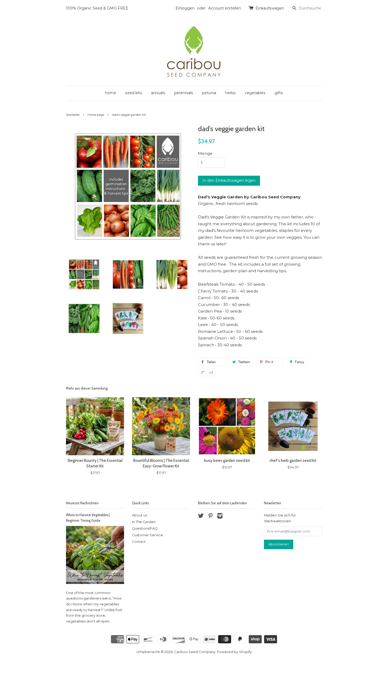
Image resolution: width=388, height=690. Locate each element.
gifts (279, 92)
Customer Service (147, 535)
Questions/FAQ (145, 528)
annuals (158, 92)
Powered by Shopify (234, 652)
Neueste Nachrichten (82, 503)
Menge (205, 153)
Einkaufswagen (269, 8)
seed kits (133, 92)
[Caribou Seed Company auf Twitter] (201, 517)
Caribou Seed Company (194, 652)
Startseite (72, 115)
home (110, 92)
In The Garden (144, 522)
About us (139, 515)
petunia (209, 92)
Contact (139, 542)
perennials (183, 92)
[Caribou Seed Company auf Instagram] (220, 517)
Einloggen (185, 8)
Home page (96, 115)
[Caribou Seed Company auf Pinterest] (210, 517)
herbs (230, 92)
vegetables (255, 92)
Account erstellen (224, 8)
